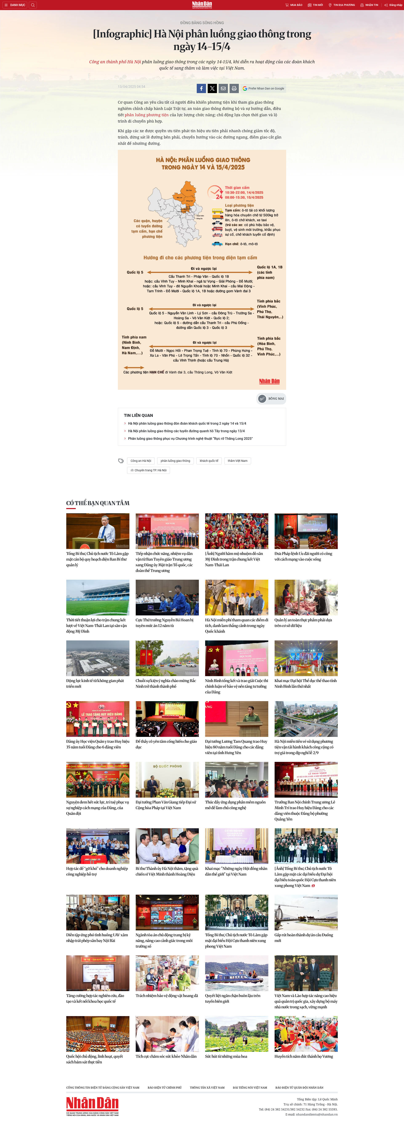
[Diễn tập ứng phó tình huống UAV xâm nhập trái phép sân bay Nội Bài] (97, 912)
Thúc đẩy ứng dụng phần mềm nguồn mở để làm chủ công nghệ (235, 805)
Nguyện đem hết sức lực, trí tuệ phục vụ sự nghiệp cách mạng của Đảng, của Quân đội (97, 808)
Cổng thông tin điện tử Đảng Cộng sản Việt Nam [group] (102, 1087)
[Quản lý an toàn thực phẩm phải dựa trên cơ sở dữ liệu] (306, 597)
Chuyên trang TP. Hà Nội (150, 470)
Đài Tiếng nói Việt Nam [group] (250, 1087)
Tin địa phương (344, 5)
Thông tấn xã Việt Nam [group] (207, 1087)
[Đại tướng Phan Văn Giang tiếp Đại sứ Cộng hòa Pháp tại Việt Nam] (167, 780)
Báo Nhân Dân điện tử (202, 5)
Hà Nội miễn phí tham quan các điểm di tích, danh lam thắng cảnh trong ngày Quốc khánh (236, 626)
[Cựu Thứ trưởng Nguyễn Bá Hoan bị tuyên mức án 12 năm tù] (167, 597)
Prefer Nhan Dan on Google (266, 88)
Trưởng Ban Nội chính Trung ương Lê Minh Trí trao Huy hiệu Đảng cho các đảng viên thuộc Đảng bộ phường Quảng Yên (305, 811)
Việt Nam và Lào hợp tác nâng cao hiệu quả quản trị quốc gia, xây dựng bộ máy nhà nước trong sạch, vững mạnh (306, 1001)
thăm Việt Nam (237, 460)
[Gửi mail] (223, 88)
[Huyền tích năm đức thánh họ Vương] (306, 1034)
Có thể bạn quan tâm (97, 503)
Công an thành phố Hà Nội (115, 62)
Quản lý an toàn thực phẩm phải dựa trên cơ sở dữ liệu (303, 623)
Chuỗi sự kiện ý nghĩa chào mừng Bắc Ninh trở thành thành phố (166, 683)
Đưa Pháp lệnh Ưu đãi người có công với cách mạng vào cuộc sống (303, 556)
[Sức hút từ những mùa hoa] (236, 1034)
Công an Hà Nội (141, 460)
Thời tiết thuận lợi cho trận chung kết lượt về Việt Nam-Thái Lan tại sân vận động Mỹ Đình (96, 626)
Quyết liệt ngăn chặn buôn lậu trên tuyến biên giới (232, 998)
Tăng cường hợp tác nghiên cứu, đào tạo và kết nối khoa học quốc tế (95, 998)
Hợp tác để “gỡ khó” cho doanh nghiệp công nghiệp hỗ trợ (97, 871)
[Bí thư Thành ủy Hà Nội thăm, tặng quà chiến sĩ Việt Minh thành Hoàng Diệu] (167, 846)
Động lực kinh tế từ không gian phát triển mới (95, 683)
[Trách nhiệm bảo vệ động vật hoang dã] (167, 973)
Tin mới (318, 5)
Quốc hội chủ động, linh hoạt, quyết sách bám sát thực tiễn (94, 1059)
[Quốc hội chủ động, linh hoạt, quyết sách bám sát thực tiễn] (97, 1034)
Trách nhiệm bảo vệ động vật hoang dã (167, 995)
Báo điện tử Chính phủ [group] (165, 1087)
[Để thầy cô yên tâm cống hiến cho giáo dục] (167, 719)
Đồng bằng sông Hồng (202, 23)
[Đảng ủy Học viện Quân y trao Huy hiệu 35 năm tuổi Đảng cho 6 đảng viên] (97, 719)
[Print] (234, 88)
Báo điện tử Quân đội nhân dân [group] (299, 1087)
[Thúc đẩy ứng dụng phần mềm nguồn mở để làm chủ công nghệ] (236, 780)
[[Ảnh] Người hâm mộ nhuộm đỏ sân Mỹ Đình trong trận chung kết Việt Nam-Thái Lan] (236, 531)
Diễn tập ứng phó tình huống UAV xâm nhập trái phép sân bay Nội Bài (97, 937)
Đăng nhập (395, 5)
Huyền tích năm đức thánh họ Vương (304, 1056)
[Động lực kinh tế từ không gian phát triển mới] (97, 658)
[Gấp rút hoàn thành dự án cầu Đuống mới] (306, 912)
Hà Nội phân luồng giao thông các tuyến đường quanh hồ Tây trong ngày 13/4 (186, 431)
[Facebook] (201, 88)
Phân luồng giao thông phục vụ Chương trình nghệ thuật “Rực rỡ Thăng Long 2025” (190, 439)
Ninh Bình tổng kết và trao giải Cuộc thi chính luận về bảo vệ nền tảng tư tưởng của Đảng (236, 686)
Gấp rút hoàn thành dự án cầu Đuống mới (304, 937)
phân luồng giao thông (175, 460)
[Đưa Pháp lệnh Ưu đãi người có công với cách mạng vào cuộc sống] (306, 531)
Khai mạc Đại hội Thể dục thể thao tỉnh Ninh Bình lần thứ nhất (306, 683)
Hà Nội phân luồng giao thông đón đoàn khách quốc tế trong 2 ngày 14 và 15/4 (187, 423)
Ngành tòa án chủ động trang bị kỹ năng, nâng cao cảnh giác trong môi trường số (164, 940)
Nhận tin (371, 5)
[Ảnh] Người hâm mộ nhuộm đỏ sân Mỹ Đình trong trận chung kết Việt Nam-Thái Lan (234, 559)
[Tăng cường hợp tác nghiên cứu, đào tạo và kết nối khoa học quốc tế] (97, 973)
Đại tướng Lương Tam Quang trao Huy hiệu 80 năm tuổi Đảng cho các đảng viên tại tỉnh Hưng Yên (236, 747)
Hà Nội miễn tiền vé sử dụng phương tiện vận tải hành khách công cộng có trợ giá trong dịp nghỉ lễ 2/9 (304, 747)
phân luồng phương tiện (147, 114)
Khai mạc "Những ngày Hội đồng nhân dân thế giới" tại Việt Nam (236, 871)
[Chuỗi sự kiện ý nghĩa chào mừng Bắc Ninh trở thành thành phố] (167, 658)
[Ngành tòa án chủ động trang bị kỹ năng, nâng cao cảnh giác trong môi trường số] (167, 912)
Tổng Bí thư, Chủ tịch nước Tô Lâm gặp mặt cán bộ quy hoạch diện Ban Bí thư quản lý (97, 559)
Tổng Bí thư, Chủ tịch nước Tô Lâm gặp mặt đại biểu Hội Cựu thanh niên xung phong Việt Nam (236, 940)
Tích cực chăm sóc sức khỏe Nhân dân (166, 1056)
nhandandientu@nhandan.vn (317, 1114)
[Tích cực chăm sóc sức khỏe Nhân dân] (167, 1034)
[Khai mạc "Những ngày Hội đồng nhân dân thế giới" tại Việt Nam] (236, 846)
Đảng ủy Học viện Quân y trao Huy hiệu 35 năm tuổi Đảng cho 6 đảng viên (97, 744)
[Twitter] (212, 88)
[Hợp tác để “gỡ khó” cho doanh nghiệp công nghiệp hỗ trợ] (97, 846)
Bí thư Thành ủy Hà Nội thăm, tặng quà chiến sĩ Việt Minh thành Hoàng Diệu (167, 871)
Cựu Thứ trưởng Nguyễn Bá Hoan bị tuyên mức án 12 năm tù (164, 623)
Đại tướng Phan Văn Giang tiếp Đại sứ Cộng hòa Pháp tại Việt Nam (166, 805)
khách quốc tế (209, 460)
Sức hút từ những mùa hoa (226, 1056)
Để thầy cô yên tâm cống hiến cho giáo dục (166, 744)
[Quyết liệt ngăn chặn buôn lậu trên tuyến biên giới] (236, 973)
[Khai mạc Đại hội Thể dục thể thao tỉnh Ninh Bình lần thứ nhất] (306, 658)
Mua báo (296, 5)
